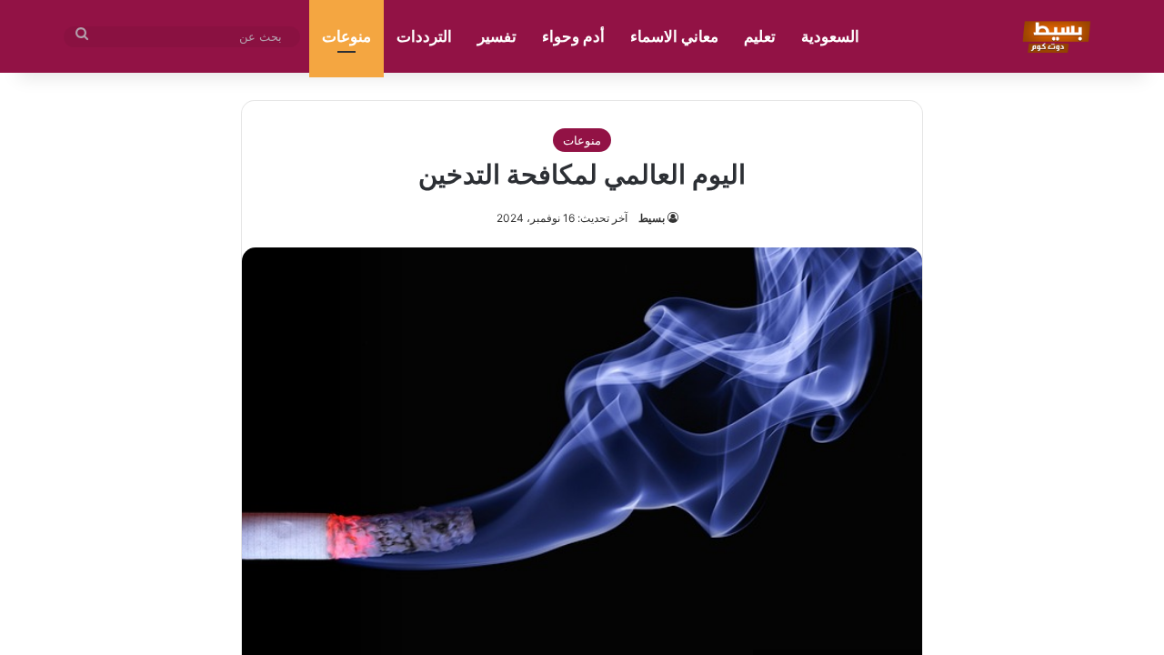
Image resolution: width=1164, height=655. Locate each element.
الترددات (424, 36)
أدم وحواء (573, 36)
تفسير (497, 36)
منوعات (346, 36)
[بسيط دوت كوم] (1053, 36)
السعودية (830, 36)
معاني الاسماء (674, 36)
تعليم (760, 36)
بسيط (651, 218)
